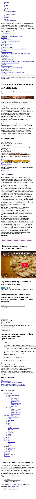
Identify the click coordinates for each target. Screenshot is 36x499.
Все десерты (11, 448)
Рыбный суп (15, 401)
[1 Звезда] (4, 289)
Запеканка (7, 451)
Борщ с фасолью (16, 412)
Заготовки (7, 456)
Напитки (7, 453)
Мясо (5, 96)
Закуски (6, 437)
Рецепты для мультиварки (13, 484)
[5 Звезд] (30, 289)
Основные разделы (10, 14)
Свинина (7, 98)
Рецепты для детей (9, 454)
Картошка (11, 420)
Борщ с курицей (16, 409)
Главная (6, 2)
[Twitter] (4, 288)
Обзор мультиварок (10, 11)
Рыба (9, 435)
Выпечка (7, 440)
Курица (10, 434)
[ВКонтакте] (2, 288)
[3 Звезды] (17, 289)
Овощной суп (15, 400)
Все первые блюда (13, 395)
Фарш (9, 424)
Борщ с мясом (15, 410)
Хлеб (9, 443)
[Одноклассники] (5, 288)
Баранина (10, 432)
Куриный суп (15, 398)
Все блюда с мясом (13, 428)
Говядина (10, 429)
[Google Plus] (9, 288)
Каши (9, 418)
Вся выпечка (11, 442)
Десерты (6, 446)
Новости (6, 5)
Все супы (14, 406)
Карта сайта (11, 486)
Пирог (10, 445)
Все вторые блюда (13, 417)
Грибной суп (15, 404)
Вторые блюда (8, 415)
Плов (9, 423)
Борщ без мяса (15, 414)
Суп (9, 396)
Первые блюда (8, 393)
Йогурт (10, 449)
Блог (17, 486)
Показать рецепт (6, 159)
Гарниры (7, 439)
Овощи (10, 421)
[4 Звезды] (23, 289)
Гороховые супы (16, 403)
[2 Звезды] (10, 289)
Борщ (9, 407)
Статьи (6, 8)
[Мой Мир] (7, 288)
